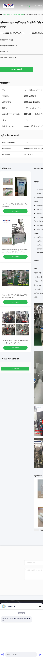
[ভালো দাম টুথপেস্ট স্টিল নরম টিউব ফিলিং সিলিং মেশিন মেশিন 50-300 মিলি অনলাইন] (15, 186)
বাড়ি (22, 5)
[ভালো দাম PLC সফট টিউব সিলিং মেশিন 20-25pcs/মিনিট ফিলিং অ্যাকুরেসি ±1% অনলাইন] (15, 278)
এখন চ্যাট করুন (15, 69)
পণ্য (28, 5)
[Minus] (40, 606)
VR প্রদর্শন (38, 5)
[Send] (40, 654)
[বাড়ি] (8, 5)
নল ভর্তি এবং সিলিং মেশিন (17, 14)
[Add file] (2, 654)
